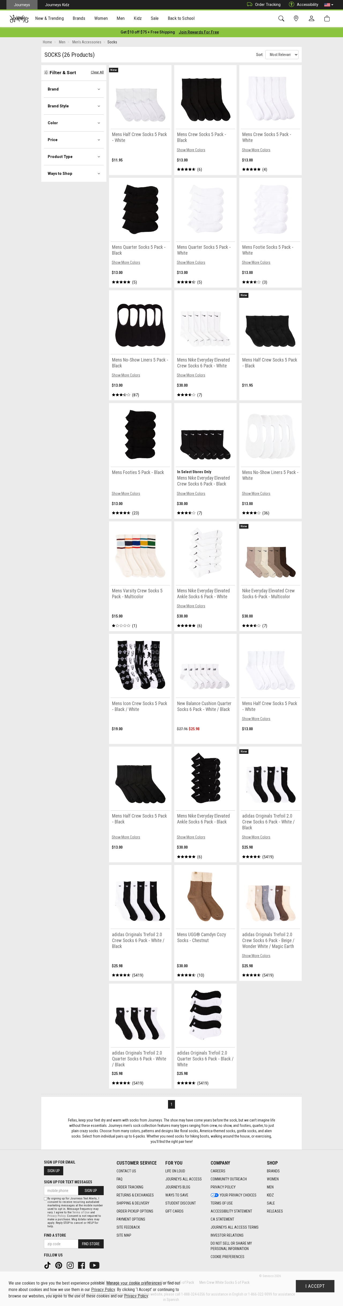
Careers (218, 1171)
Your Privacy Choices (238, 1195)
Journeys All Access (183, 1179)
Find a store (55, 1235)
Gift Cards (174, 1211)
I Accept (315, 1286)
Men (270, 1187)
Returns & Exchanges (135, 1195)
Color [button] (53, 123)
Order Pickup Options (135, 1211)
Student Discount (180, 1203)
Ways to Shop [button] (60, 173)
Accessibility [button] (307, 4)
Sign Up (53, 1171)
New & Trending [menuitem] (49, 18)
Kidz (270, 1195)
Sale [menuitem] (155, 18)
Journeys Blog (177, 1187)
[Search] (282, 18)
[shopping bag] (328, 18)
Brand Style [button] (58, 106)
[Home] (19, 18)
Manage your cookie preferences (134, 1283)
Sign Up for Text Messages (68, 1182)
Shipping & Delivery (133, 1203)
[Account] (313, 19)
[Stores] (297, 18)
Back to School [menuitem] (181, 18)
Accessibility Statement (231, 1211)
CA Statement (222, 1219)
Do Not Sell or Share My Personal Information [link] (231, 1246)
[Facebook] (82, 1265)
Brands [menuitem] (79, 18)
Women (273, 1179)
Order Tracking (268, 4)
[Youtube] (95, 1265)
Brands (273, 1171)
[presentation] (49, 19)
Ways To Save (176, 1195)
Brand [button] (53, 89)
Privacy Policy (223, 1187)
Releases (275, 1211)
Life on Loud (175, 1171)
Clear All (97, 72)
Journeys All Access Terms (235, 1227)
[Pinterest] (59, 1265)
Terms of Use (222, 1203)
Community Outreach (229, 1179)
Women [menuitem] (101, 18)
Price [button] (53, 140)
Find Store (91, 1244)
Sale (271, 1203)
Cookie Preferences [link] (227, 1257)
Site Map (124, 1235)
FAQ (119, 1179)
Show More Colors (191, 150)
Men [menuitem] (121, 18)
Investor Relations (227, 1235)
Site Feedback (128, 1227)
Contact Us (126, 1171)
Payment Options (131, 1219)
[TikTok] (48, 1265)
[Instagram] (71, 1265)
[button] (329, 5)
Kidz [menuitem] (138, 18)
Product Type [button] (60, 157)
